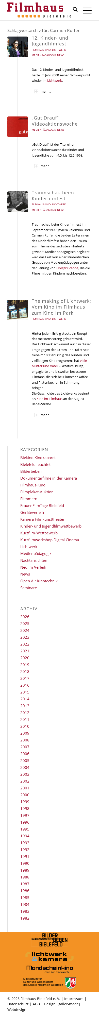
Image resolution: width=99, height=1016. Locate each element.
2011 (24, 719)
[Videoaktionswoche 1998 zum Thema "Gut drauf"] (17, 126)
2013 (24, 705)
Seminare (28, 587)
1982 (24, 918)
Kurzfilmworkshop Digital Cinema (49, 539)
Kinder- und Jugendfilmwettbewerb (50, 526)
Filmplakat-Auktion (37, 491)
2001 (24, 787)
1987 (24, 883)
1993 (24, 842)
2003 (24, 774)
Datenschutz (18, 1004)
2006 (24, 753)
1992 (24, 849)
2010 (24, 726)
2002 (24, 781)
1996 (24, 822)
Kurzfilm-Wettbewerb (39, 532)
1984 (24, 904)
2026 (24, 616)
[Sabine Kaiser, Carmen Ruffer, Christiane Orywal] (17, 47)
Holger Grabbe (67, 268)
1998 (24, 808)
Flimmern (28, 498)
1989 (24, 870)
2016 (24, 685)
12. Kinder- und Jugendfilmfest (50, 41)
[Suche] (73, 10)
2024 (24, 630)
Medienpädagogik (44, 55)
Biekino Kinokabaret (38, 457)
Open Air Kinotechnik (39, 580)
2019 (24, 664)
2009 (24, 733)
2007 (24, 746)
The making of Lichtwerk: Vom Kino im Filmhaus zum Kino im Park (61, 307)
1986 (24, 890)
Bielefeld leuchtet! (36, 464)
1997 (24, 815)
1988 (24, 876)
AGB (36, 1004)
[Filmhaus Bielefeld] (41, 10)
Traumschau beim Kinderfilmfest (53, 195)
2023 (24, 637)
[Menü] (85, 10)
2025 (24, 623)
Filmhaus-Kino (41, 50)
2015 (24, 692)
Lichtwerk (59, 50)
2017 (24, 678)
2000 (24, 794)
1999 (24, 801)
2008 (24, 739)
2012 (24, 712)
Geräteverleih (32, 512)
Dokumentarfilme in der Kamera (48, 478)
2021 (24, 650)
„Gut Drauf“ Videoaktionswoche (55, 121)
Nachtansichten (33, 560)
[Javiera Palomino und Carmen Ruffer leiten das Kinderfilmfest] (17, 201)
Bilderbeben (31, 471)
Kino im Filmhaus (49, 398)
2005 (24, 760)
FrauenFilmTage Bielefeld (42, 505)
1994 (24, 835)
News (60, 55)
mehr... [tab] (46, 91)
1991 (24, 856)
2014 (24, 698)
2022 (24, 644)
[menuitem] (73, 10)
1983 (24, 911)
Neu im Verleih (33, 567)
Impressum (74, 998)
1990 (24, 863)
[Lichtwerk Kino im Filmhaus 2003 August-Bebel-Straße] (17, 310)
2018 (24, 671)
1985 (24, 897)
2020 (24, 657)
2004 (24, 767)
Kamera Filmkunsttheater (42, 519)
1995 (24, 829)
